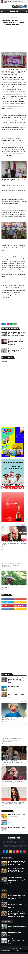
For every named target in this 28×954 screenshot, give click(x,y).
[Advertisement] (14, 40)
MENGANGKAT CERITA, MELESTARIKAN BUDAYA (14, 687)
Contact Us (18, 948)
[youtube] (20, 599)
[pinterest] (7, 605)
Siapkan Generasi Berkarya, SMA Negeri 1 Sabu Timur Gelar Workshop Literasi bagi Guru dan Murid (16, 680)
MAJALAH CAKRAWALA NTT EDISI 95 (16, 814)
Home (2, 16)
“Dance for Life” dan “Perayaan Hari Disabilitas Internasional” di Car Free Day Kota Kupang (17, 940)
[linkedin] (21, 851)
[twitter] (7, 602)
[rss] (20, 602)
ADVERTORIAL (8, 16)
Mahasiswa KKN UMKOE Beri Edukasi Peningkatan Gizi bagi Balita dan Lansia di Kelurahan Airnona (17, 694)
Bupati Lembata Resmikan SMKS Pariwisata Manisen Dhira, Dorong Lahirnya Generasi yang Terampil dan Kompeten (17, 871)
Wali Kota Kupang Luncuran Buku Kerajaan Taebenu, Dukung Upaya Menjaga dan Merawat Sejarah (16, 334)
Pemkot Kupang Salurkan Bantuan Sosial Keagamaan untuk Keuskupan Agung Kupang (17, 350)
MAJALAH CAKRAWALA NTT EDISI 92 (16, 821)
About (13, 948)
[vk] (7, 609)
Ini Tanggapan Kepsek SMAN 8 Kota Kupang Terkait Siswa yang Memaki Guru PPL (17, 926)
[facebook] (7, 599)
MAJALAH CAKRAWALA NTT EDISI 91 (16, 827)
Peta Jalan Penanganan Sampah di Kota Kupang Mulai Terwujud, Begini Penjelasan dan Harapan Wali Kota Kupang (17, 342)
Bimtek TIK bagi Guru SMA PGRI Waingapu (16, 933)
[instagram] (20, 605)
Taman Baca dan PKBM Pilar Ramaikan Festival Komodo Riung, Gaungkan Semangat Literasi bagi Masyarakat (16, 880)
